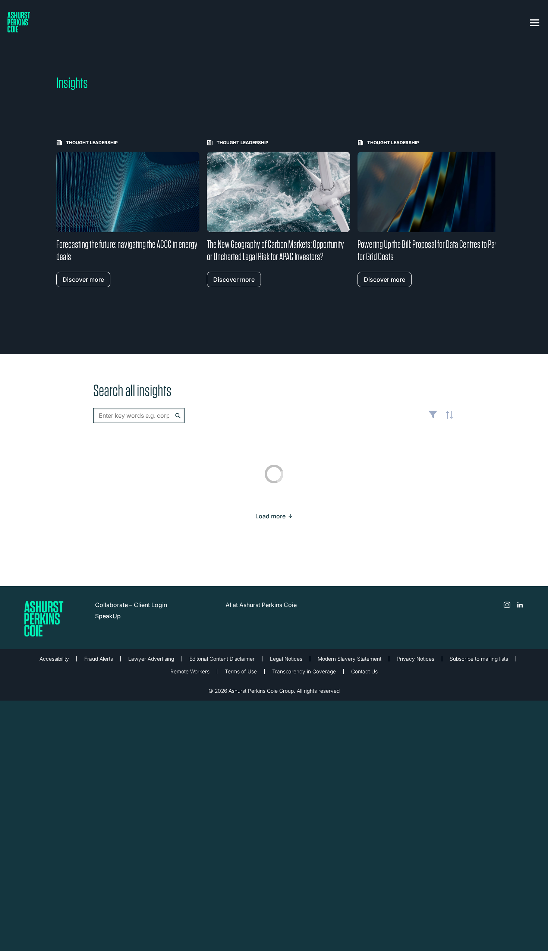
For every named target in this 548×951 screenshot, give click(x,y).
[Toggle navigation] (535, 21)
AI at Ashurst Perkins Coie (261, 605)
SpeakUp (108, 616)
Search (178, 415)
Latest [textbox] (447, 419)
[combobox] (139, 415)
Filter (432, 417)
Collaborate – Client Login (131, 605)
